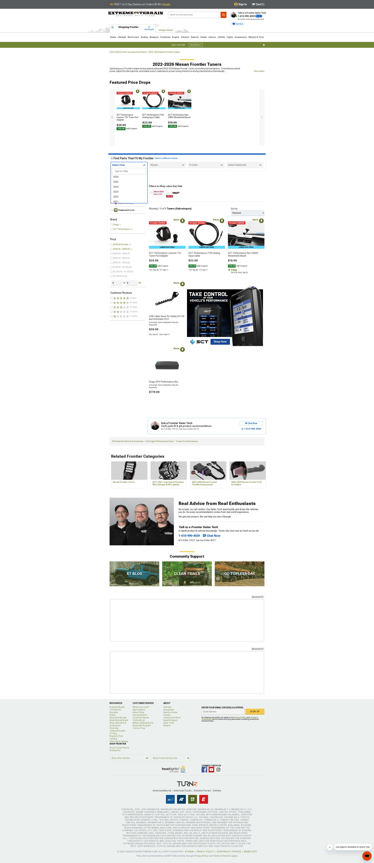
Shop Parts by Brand (119, 720)
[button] (238, 24)
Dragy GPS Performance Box (163, 381)
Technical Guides (117, 731)
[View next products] (261, 117)
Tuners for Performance (187, 441)
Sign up (255, 711)
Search (223, 15)
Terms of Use (139, 728)
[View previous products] (112, 117)
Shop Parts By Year (118, 717)
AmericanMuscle (162, 790)
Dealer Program (170, 720)
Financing (114, 728)
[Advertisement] (187, 620)
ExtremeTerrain (202, 790)
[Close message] (264, 45)
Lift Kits (221, 37)
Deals (113, 37)
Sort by (234, 208)
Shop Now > (195, 45)
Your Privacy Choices (229, 851)
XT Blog (113, 733)
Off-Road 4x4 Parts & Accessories (127, 441)
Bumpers (154, 37)
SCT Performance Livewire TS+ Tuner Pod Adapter (127, 117)
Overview (167, 707)
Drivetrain (165, 37)
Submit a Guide (170, 712)
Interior (212, 37)
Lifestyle (122, 37)
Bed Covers (133, 37)
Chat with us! (139, 720)
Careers (166, 715)
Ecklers (217, 790)
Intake (203, 37)
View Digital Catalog (119, 741)
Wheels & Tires (256, 37)
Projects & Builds (117, 707)
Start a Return (139, 710)
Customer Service (141, 717)
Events (113, 715)
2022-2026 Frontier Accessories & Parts (128, 52)
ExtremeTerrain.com (135, 14)
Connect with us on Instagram (218, 769)
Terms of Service (222, 856)
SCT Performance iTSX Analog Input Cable (153, 116)
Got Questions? (140, 715)
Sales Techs (168, 723)
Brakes (144, 37)
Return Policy (138, 712)
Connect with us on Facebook (204, 769)
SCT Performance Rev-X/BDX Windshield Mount (179, 116)
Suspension (241, 37)
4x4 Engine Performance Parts (160, 441)
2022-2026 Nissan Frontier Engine (164, 52)
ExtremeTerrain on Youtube (211, 769)
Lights (230, 37)
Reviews (166, 725)
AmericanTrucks (183, 790)
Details (166, 4)
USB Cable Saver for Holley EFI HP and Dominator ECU (166, 317)
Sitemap (189, 851)
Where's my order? (141, 707)
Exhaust (185, 37)
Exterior (195, 37)
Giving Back (168, 710)
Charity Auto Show (172, 717)
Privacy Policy (240, 717)
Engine (175, 37)
